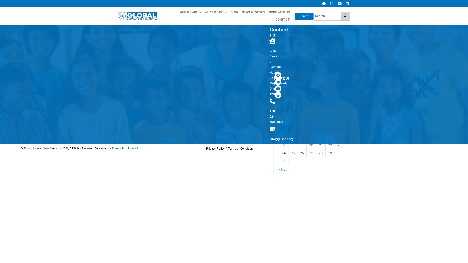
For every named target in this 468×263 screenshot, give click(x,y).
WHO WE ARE (189, 12)
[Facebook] (323, 3)
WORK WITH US (279, 12)
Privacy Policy (215, 148)
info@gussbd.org (282, 139)
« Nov (283, 169)
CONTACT (282, 19)
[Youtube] (339, 3)
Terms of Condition (240, 148)
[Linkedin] (347, 3)
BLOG (234, 12)
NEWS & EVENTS (253, 12)
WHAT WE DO (214, 12)
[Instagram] (331, 3)
